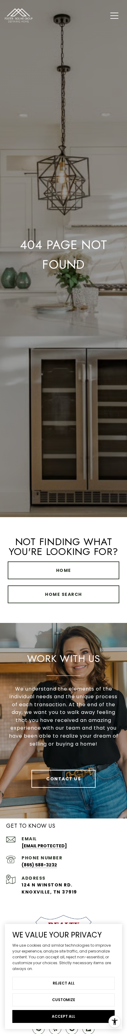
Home (63, 570)
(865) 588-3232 (39, 865)
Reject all (64, 983)
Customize (63, 999)
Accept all (63, 1016)
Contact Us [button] (63, 779)
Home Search (63, 594)
